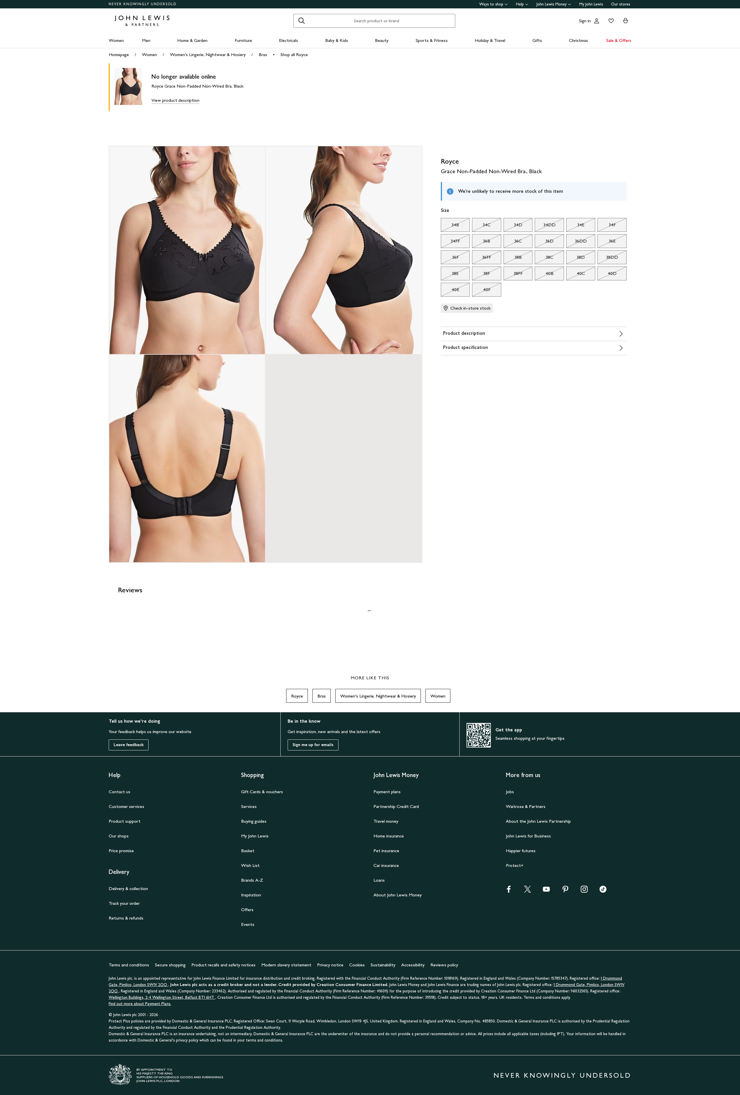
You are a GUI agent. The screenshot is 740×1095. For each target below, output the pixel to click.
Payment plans (387, 791)
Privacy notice (330, 965)
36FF (481, 258)
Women (116, 40)
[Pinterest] (565, 891)
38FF (513, 275)
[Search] (301, 21)
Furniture (243, 40)
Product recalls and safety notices (223, 965)
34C (481, 226)
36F (450, 258)
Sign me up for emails (313, 744)
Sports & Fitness (432, 40)
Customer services (126, 806)
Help (520, 4)
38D (575, 258)
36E (606, 242)
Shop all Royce (294, 54)
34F (606, 226)
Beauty (381, 40)
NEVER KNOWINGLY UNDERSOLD (143, 4)
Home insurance (388, 836)
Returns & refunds (126, 918)
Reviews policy (444, 965)
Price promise (121, 850)
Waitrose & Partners (525, 806)
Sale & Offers (618, 40)
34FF (450, 242)
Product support (124, 821)
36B (481, 242)
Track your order (124, 903)
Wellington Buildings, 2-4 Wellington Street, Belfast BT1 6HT (162, 997)
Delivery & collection (128, 888)
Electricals (288, 40)
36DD (576, 242)
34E (575, 226)
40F (481, 291)
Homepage (119, 54)
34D (513, 226)
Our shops (119, 836)
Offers (247, 909)
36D (544, 242)
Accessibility (413, 965)
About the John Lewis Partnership (538, 821)
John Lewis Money (551, 4)
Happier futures (521, 850)
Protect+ (514, 865)
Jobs (510, 791)
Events (247, 924)
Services (249, 806)
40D (607, 275)
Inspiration (251, 895)
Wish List (250, 865)
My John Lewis (591, 4)
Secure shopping (170, 965)
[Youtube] (546, 891)
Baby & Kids (336, 40)
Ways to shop (491, 4)
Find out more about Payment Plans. (140, 1003)
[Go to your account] (596, 21)
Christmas (578, 40)
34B (450, 226)
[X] (527, 891)
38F (481, 275)
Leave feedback (129, 744)
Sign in (585, 20)
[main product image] (132, 87)
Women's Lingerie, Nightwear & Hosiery (208, 54)
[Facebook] (508, 891)
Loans (379, 880)
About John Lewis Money (397, 895)
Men (146, 40)
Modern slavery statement (286, 965)
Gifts (537, 40)
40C (575, 275)
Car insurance (386, 865)
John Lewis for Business (528, 836)
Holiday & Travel (490, 40)
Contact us (119, 791)
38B (513, 258)
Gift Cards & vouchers (262, 791)
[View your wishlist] (610, 21)
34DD (545, 226)
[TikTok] (603, 891)
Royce (297, 696)
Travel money (385, 821)
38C (544, 258)
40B (544, 275)
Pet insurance (386, 850)
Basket (247, 850)
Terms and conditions (129, 965)
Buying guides (254, 821)
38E (450, 275)
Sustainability (383, 965)
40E (450, 291)
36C (513, 242)
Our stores (620, 4)
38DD (607, 258)
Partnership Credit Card (396, 806)
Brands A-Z (252, 880)
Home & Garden (192, 40)
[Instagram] (584, 891)
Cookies (357, 965)
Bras (263, 54)
